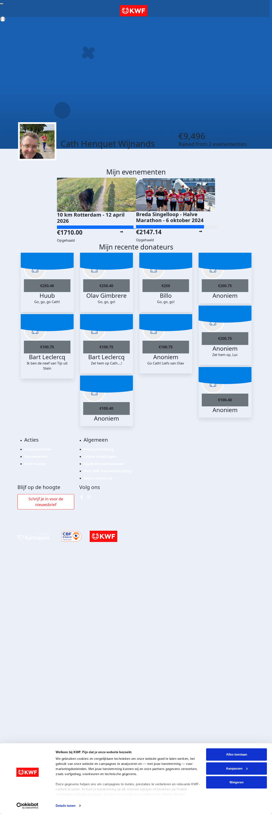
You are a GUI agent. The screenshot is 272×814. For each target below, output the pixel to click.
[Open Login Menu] (2, 19)
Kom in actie (34, 463)
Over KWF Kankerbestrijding (108, 471)
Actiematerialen (38, 449)
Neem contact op (98, 478)
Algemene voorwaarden (104, 463)
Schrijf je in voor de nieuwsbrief (45, 501)
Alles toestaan (236, 754)
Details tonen (65, 805)
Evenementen (36, 456)
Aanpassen (234, 768)
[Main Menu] (1, 3)
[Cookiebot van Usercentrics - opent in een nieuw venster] (27, 806)
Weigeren (237, 782)
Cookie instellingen (100, 456)
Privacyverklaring (98, 449)
